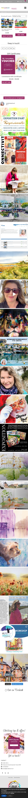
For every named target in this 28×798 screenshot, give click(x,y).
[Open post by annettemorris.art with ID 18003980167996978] (14, 639)
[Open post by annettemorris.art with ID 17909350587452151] (14, 122)
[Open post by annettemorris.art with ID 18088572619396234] (14, 524)
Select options (7, 36)
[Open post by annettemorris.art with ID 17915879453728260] (14, 610)
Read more (21, 35)
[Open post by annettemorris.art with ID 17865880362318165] (14, 323)
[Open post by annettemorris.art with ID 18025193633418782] (14, 265)
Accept (4, 795)
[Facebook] (2, 48)
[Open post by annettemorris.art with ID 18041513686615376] (14, 553)
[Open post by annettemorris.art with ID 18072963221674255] (14, 150)
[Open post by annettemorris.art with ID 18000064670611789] (14, 495)
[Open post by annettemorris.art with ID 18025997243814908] (14, 179)
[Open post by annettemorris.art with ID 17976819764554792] (14, 438)
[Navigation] (25, 7)
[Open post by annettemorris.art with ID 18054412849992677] (14, 409)
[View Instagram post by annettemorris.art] (26, 134)
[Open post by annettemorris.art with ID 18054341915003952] (14, 352)
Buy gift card (6, 82)
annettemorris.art (14, 109)
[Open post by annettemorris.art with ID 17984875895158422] (14, 668)
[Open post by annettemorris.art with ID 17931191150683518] (14, 581)
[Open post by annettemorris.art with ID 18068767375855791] (14, 294)
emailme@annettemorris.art (7, 768)
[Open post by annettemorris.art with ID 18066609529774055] (14, 380)
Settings (10, 795)
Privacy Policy (10, 777)
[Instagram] (8, 48)
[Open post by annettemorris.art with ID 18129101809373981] (14, 208)
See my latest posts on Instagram (13, 98)
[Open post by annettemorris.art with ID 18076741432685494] (14, 237)
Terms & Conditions (17, 777)
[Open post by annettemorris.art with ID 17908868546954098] (14, 466)
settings (12, 793)
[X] (5, 48)
